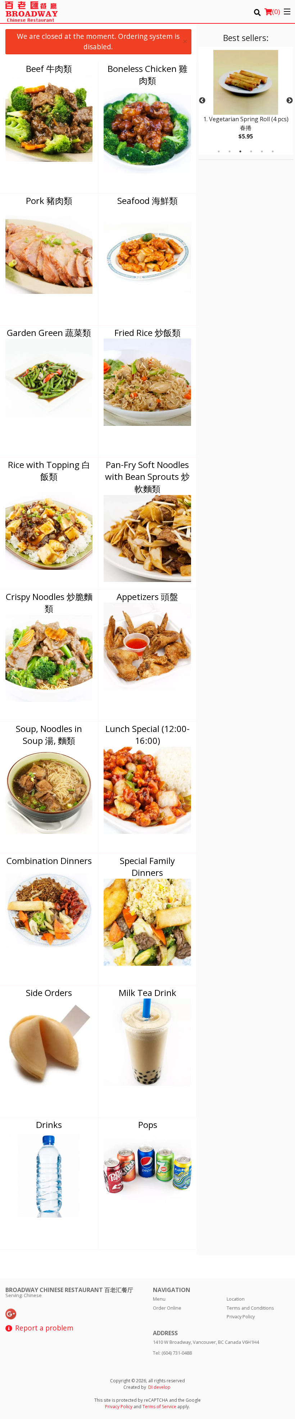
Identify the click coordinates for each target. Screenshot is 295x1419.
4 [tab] (251, 151)
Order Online (167, 1308)
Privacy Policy (241, 1316)
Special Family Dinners (147, 867)
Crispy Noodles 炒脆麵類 (49, 603)
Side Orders (49, 993)
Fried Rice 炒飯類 (147, 332)
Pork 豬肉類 (49, 200)
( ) (276, 11)
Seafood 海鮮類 (147, 200)
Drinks (49, 1125)
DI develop (159, 1387)
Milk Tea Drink (147, 993)
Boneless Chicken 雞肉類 (147, 75)
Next (289, 100)
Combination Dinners (49, 861)
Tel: (172, 1353)
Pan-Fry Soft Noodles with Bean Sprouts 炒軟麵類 (147, 477)
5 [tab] (262, 151)
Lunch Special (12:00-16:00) (147, 735)
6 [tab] (272, 151)
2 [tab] (229, 151)
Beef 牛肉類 (49, 68)
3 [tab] (240, 151)
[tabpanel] (245, 100)
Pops (147, 1125)
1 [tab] (218, 151)
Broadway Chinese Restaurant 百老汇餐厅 (69, 1290)
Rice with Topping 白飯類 (49, 471)
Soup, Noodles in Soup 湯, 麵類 (49, 735)
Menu (159, 1299)
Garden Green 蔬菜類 (49, 332)
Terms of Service (159, 1407)
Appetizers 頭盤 (147, 596)
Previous (202, 100)
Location (236, 1299)
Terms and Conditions (250, 1308)
